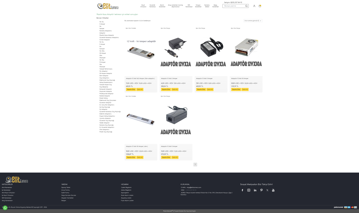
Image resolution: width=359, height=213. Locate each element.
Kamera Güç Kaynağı (106, 125)
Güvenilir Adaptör (105, 102)
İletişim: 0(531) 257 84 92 (233, 2)
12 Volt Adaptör (104, 40)
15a (100, 64)
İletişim (63, 200)
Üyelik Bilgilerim (126, 187)
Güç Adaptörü (104, 78)
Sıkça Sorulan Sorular (68, 195)
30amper (102, 57)
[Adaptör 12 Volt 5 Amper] (176, 119)
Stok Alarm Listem (127, 195)
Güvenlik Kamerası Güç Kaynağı (110, 111)
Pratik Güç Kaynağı (105, 132)
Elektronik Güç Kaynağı (107, 80)
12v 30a (101, 51)
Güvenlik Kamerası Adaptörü (109, 37)
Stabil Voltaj (103, 98)
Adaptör (102, 33)
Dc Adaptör (103, 109)
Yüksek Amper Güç (105, 84)
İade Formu (65, 192)
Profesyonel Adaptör (106, 93)
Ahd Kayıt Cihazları (8, 192)
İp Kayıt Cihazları (7, 195)
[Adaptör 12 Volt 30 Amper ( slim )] (141, 119)
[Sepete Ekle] (131, 89)
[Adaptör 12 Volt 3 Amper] (211, 51)
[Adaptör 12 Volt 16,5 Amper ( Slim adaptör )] (141, 51)
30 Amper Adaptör (105, 73)
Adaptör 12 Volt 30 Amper (239, 78)
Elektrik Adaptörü (105, 114)
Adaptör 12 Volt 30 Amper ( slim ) (137, 146)
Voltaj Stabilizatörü (105, 82)
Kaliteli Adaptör (104, 96)
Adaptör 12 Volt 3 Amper (204, 78)
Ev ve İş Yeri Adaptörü (106, 105)
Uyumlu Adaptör (105, 118)
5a (100, 46)
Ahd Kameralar (7, 187)
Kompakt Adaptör (105, 89)
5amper (102, 48)
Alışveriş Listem (126, 198)
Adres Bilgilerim (126, 190)
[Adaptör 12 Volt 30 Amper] (246, 51)
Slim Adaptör (103, 75)
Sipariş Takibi (65, 187)
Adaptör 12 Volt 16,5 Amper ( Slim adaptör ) (140, 78)
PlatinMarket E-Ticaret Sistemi (173, 211)
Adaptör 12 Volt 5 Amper (169, 146)
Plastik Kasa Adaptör (106, 35)
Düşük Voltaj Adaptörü (107, 116)
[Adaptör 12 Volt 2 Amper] (176, 51)
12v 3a (101, 22)
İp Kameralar (6, 190)
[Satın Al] (139, 89)
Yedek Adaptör (104, 123)
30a (100, 55)
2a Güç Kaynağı (104, 107)
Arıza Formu (65, 190)
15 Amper (102, 62)
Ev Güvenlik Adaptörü (106, 127)
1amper (101, 28)
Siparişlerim (125, 192)
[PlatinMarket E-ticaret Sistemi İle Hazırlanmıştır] (338, 207)
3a (100, 26)
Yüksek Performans (105, 69)
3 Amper (102, 24)
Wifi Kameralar (6, 198)
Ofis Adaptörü (104, 129)
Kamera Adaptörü (105, 31)
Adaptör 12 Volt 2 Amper (169, 78)
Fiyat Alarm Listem (127, 200)
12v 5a (101, 42)
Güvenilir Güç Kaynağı (106, 120)
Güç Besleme (103, 87)
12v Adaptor (103, 71)
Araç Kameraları (7, 200)
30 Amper (102, 53)
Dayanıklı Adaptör (105, 91)
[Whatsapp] (5, 208)
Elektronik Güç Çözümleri (107, 100)
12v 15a (101, 60)
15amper (102, 66)
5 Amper (102, 44)
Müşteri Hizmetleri (67, 198)
